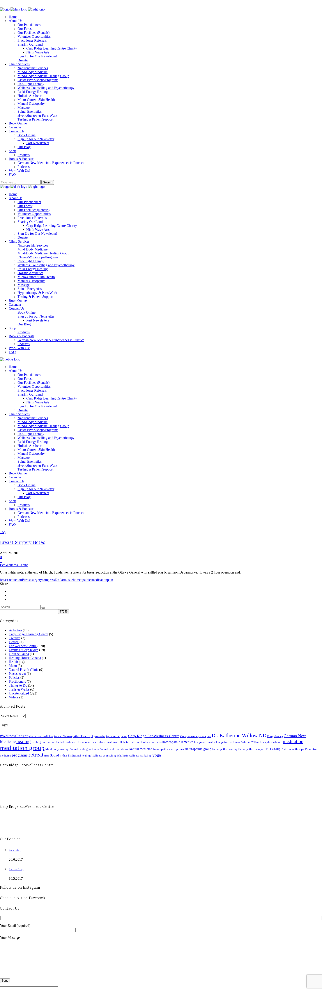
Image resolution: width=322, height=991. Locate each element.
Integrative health (204, 742)
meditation (293, 741)
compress (48, 580)
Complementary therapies (195, 736)
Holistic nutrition (130, 742)
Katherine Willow (250, 742)
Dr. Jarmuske (64, 580)
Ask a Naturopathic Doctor (72, 736)
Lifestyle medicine (271, 742)
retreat (35, 754)
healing (23, 741)
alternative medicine (40, 736)
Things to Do (18, 685)
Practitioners (17, 681)
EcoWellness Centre (14, 565)
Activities (15, 630)
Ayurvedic (113, 736)
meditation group (22, 747)
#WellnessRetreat (14, 736)
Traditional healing (79, 755)
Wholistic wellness (128, 755)
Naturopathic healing (224, 749)
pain (110, 580)
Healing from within (43, 742)
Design (14, 642)
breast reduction (11, 580)
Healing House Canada (25, 658)
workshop (146, 755)
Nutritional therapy (292, 749)
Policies (14, 677)
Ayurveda (98, 736)
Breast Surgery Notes (22, 542)
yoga (156, 755)
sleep (46, 756)
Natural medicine (140, 749)
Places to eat (17, 673)
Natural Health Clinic (23, 669)
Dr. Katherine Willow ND (239, 735)
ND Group (273, 749)
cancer (124, 736)
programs (20, 755)
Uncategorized (19, 693)
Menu (13, 666)
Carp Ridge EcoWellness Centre (153, 736)
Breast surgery (32, 580)
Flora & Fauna (19, 654)
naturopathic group (198, 749)
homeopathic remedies (177, 742)
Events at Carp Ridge (23, 650)
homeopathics (82, 580)
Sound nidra (58, 755)
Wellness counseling (104, 755)
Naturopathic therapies (251, 749)
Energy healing (275, 736)
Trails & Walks (19, 689)
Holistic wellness (151, 742)
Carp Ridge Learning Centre (28, 634)
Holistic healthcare (108, 742)
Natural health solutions (113, 749)
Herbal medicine (66, 742)
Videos (13, 697)
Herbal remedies (86, 742)
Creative (14, 638)
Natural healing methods (84, 749)
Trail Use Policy (16, 869)
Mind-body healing (57, 749)
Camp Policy (15, 850)
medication (99, 580)
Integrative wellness (228, 742)
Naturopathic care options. (168, 749)
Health (13, 662)
